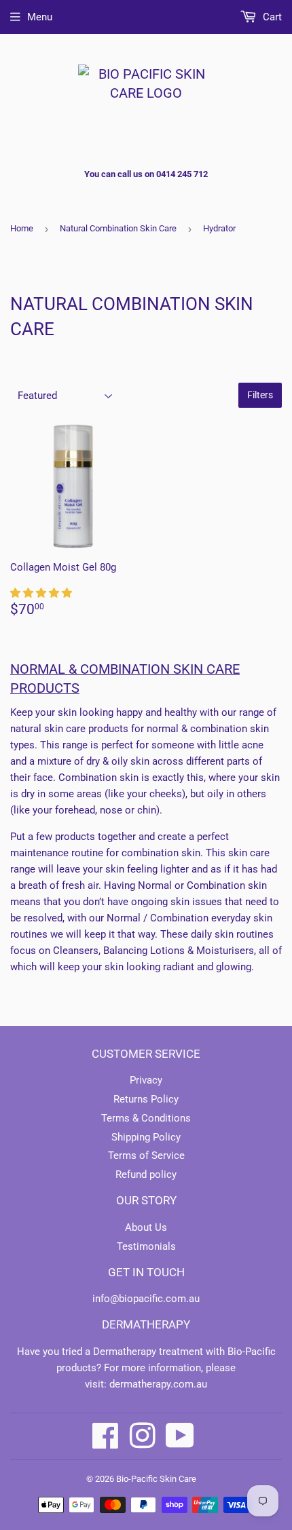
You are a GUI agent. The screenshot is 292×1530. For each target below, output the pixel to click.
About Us (146, 1227)
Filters (260, 394)
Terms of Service (146, 1155)
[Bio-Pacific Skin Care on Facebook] (106, 1436)
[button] (42, 593)
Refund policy (146, 1174)
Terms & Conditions (146, 1118)
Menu (39, 17)
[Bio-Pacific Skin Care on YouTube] (180, 1436)
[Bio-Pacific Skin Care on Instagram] (142, 1436)
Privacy (146, 1080)
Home (21, 228)
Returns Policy (146, 1099)
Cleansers (75, 950)
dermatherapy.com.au (158, 1384)
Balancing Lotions (144, 950)
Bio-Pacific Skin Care (156, 1479)
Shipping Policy (146, 1137)
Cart (271, 17)
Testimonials (146, 1246)
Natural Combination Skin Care (118, 228)
